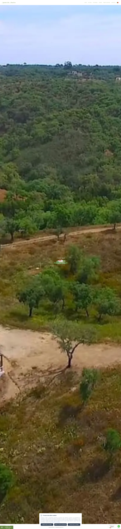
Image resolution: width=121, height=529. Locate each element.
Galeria (100, 2)
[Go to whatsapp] (119, 526)
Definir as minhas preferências (60, 524)
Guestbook (95, 2)
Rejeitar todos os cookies (47, 524)
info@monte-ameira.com (59, 527)
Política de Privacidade (56, 522)
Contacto (113, 2)
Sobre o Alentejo (106, 2)
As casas (90, 2)
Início (86, 2)
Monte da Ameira (8, 2)
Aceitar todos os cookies (74, 524)
